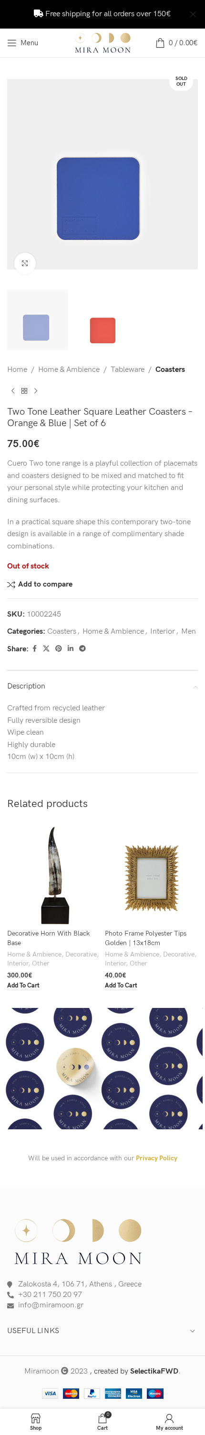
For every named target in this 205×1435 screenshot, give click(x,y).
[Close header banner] (193, 14)
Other (40, 963)
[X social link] (46, 649)
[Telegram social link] (82, 649)
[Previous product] (13, 391)
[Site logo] (102, 42)
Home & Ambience (69, 369)
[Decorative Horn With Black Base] (53, 873)
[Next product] (35, 391)
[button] (23, 986)
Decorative (81, 954)
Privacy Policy (156, 1158)
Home (17, 369)
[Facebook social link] (34, 649)
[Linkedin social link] (70, 649)
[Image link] (78, 1240)
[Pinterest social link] (58, 649)
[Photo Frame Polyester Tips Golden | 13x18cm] (151, 873)
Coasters (170, 369)
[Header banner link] (88, 14)
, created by (134, 1371)
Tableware (127, 369)
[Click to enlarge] (25, 263)
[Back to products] (24, 391)
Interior (162, 631)
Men (188, 631)
